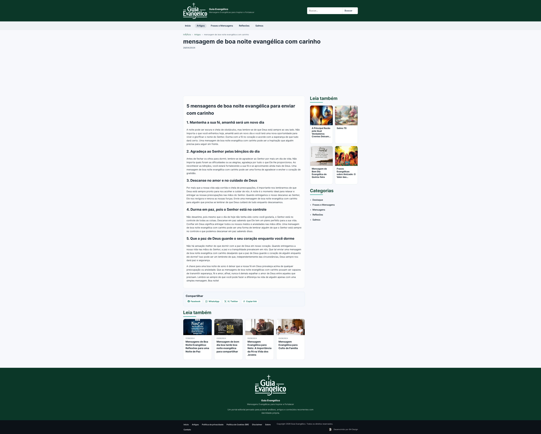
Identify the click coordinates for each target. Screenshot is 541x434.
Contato (187, 430)
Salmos (259, 25)
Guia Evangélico (218, 9)
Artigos (201, 25)
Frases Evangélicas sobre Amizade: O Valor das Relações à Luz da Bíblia (346, 175)
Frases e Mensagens (222, 25)
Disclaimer (257, 424)
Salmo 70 (342, 128)
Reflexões (244, 25)
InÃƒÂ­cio (187, 34)
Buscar (348, 10)
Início (188, 25)
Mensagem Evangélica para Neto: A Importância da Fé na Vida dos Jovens (259, 348)
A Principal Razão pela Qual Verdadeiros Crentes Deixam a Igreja (321, 134)
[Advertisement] (270, 72)
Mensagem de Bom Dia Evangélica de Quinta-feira (319, 172)
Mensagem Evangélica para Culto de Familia (288, 345)
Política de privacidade (212, 424)
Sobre (268, 424)
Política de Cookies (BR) (238, 424)
